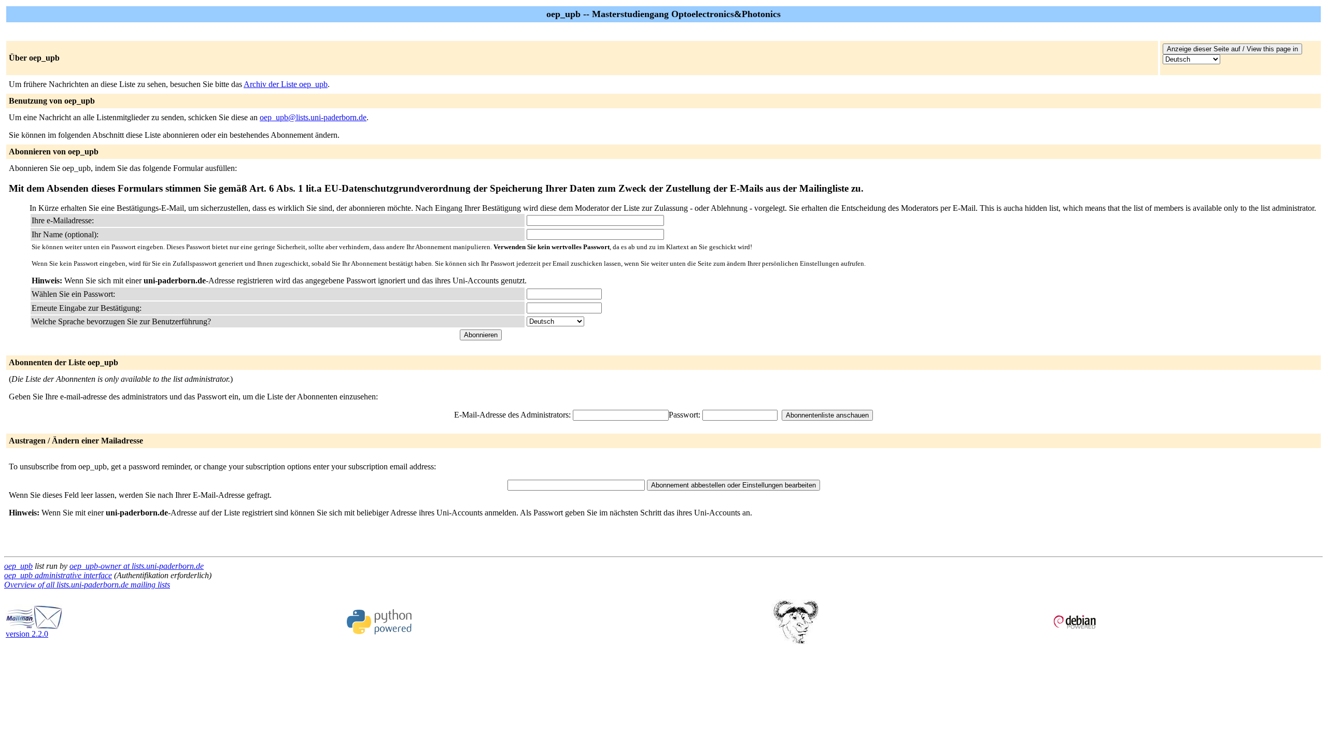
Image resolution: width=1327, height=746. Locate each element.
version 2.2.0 (27, 633)
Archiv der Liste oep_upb (286, 84)
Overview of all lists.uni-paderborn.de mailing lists (87, 584)
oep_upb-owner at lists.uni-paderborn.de (136, 566)
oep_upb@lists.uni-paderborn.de (313, 117)
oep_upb (18, 566)
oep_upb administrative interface (58, 575)
